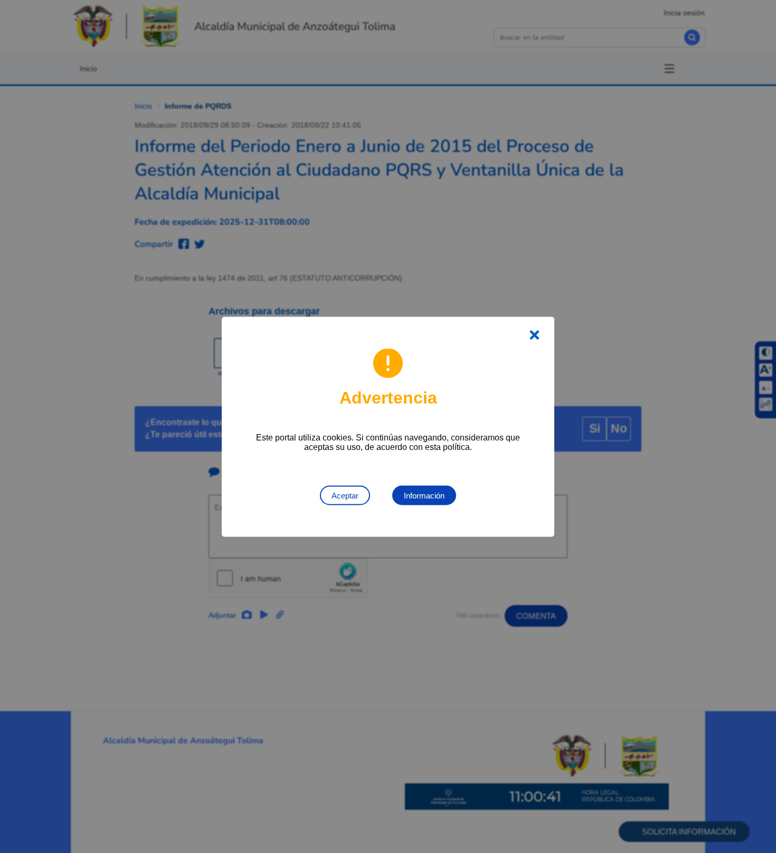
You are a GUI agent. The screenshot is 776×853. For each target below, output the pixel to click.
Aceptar (345, 495)
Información (424, 495)
